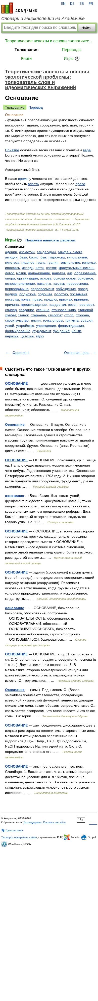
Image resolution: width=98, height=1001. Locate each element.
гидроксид (56, 257)
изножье (89, 262)
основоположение (20, 283)
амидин (11, 257)
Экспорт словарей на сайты (19, 837)
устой (9, 326)
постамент (78, 294)
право (80, 184)
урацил (86, 320)
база (23, 257)
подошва (45, 294)
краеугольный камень (76, 268)
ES (81, 4)
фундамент (41, 331)
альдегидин (46, 252)
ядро (40, 336)
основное (85, 278)
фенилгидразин (71, 326)
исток (39, 268)
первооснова (77, 283)
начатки (58, 273)
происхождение (34, 305)
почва (25, 299)
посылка (12, 299)
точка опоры (53, 320)
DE (72, 4)
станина (43, 310)
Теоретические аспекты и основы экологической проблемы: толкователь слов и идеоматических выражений (49, 41)
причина (12, 305)
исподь (27, 268)
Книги (26, 58)
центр (76, 331)
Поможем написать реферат (50, 240)
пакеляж (44, 283)
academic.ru (19, 8)
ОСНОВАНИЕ (16, 383)
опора (10, 278)
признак (65, 299)
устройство (25, 326)
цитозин (27, 336)
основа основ (65, 278)
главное (27, 262)
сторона (82, 315)
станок (23, 315)
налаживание (39, 273)
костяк (51, 268)
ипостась (12, 268)
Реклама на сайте (54, 822)
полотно (61, 294)
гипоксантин (77, 257)
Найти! (86, 28)
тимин (36, 320)
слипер (11, 310)
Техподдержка (32, 822)
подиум (11, 294)
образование (85, 273)
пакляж (59, 283)
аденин (11, 252)
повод (83, 289)
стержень (38, 315)
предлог (50, 299)
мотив (21, 273)
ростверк (86, 305)
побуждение (66, 289)
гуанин (53, 262)
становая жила (64, 310)
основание (14, 496)
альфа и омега (70, 252)
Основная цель (76, 353)
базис (33, 257)
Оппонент (21, 353)
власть (33, 184)
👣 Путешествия (12, 830)
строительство (17, 320)
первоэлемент (42, 289)
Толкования (26, 50)
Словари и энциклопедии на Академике (43, 18)
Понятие (12, 150)
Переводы (71, 50)
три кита (72, 320)
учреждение (46, 326)
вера (87, 150)
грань (40, 262)
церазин (12, 336)
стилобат (55, 315)
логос (9, 273)
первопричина (17, 289)
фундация (61, 331)
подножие (27, 294)
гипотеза (12, 262)
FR (91, 4)
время (23, 179)
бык (43, 257)
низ (69, 273)
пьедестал (57, 305)
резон (72, 305)
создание (26, 310)
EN (63, 4)
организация (27, 278)
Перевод (35, 107)
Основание (15, 424)
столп (69, 315)
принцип (81, 299)
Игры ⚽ (72, 58)
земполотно (70, 262)
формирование (17, 331)
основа (46, 278)
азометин (27, 252)
